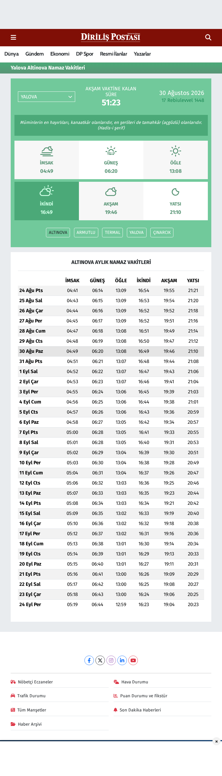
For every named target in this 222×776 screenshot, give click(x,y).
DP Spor (84, 54)
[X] (100, 660)
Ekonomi (59, 54)
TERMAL (112, 232)
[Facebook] (89, 660)
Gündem (34, 54)
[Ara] (208, 37)
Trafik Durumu (31, 695)
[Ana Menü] (13, 37)
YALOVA (137, 232)
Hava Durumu (134, 682)
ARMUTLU (86, 232)
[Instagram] (111, 660)
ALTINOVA (58, 232)
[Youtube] (133, 660)
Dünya (11, 54)
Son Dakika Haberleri (140, 710)
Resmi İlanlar (113, 54)
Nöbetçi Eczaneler (35, 682)
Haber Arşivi (30, 724)
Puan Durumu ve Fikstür (143, 695)
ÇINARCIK (162, 232)
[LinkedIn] (122, 660)
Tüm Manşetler (31, 710)
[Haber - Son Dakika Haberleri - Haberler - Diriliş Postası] (111, 37)
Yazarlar (142, 54)
